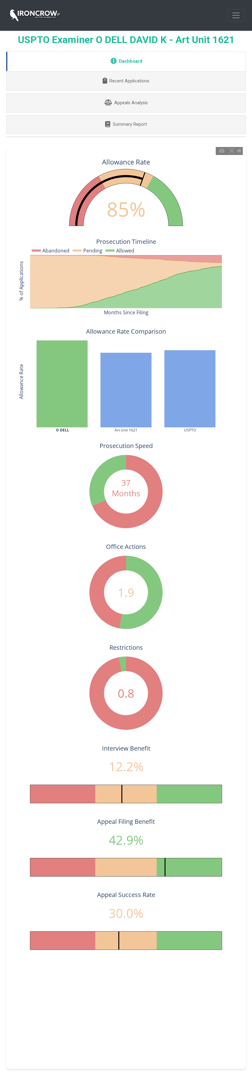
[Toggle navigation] (236, 15)
